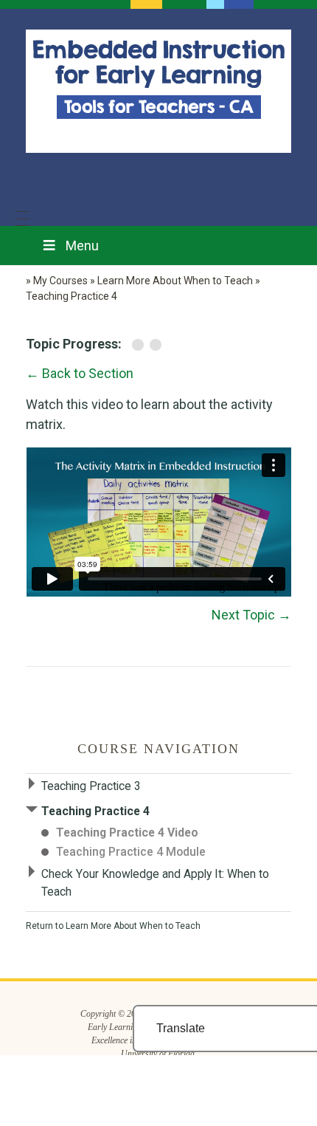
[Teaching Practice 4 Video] (141, 344)
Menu (82, 245)
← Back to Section (79, 373)
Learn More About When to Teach (133, 926)
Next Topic (251, 614)
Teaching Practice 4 (95, 811)
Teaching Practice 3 (91, 786)
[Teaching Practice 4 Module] (157, 344)
